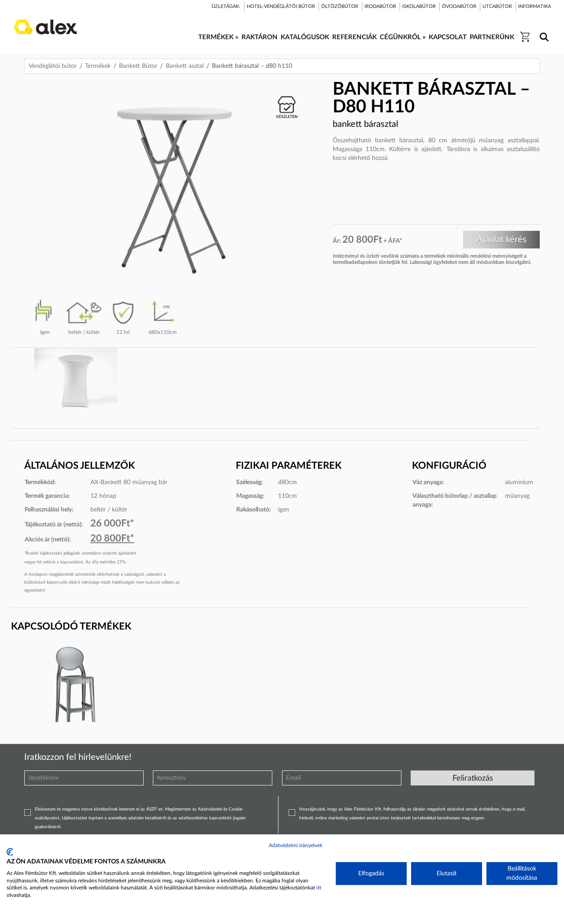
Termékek (98, 66)
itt (318, 887)
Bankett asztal (185, 66)
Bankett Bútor (138, 66)
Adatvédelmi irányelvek (296, 845)
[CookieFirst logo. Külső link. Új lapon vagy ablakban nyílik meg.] (10, 852)
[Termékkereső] (542, 31)
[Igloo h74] (76, 691)
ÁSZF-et (154, 809)
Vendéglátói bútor (53, 66)
